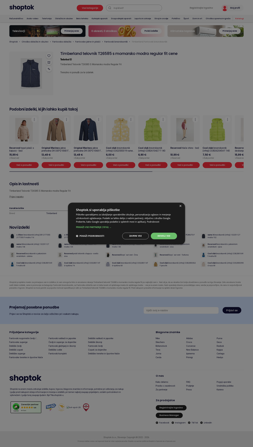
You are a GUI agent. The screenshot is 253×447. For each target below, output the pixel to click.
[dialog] (126, 223)
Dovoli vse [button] (164, 235)
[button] (126, 227)
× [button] (180, 206)
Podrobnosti (153, 221)
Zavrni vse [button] (135, 235)
